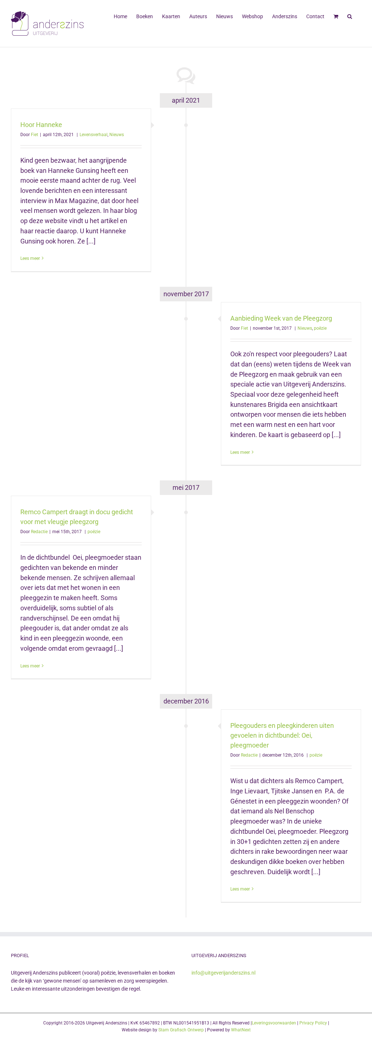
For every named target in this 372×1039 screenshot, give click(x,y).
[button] (349, 15)
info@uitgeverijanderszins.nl (223, 973)
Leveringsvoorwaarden (274, 1023)
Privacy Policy (313, 1023)
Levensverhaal (94, 134)
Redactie (39, 531)
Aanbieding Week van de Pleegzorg (281, 318)
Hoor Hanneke (41, 124)
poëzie (320, 328)
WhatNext (241, 1029)
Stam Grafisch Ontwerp (181, 1029)
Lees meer (30, 258)
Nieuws (116, 134)
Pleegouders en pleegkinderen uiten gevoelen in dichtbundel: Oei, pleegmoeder (282, 735)
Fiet (34, 134)
